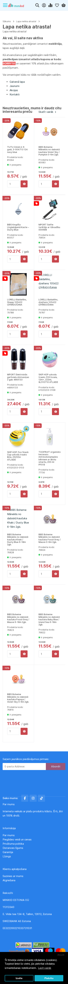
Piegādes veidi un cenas (17, 839)
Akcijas (14, 90)
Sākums (7, 21)
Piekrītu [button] (49, 978)
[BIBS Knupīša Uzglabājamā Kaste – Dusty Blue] (18, 209)
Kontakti (15, 94)
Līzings (7, 856)
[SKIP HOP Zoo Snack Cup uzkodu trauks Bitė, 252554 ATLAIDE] (18, 436)
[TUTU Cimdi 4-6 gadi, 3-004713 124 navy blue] (18, 131)
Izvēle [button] (19, 978)
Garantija (8, 852)
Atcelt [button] (60, 955)
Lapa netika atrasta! (26, 21)
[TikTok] (41, 798)
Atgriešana (9, 880)
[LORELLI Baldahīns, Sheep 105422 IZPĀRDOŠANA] (18, 284)
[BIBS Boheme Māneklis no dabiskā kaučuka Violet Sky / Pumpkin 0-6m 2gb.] (50, 131)
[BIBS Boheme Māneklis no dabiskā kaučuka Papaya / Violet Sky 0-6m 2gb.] (18, 679)
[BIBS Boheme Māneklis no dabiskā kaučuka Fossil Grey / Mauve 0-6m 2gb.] (50, 519)
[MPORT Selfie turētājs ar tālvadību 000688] (50, 209)
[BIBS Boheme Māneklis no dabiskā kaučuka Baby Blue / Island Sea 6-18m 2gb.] (50, 599)
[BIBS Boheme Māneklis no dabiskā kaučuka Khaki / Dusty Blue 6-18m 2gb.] (18, 519)
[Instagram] (33, 798)
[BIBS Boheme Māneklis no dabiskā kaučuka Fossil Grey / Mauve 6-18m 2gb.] (18, 599)
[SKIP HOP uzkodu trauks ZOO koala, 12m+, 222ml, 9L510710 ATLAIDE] (50, 359)
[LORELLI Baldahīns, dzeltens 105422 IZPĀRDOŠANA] (50, 284)
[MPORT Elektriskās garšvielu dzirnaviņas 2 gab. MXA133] (18, 359)
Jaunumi (14, 86)
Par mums (9, 835)
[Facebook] (24, 798)
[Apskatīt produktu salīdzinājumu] (50, 5)
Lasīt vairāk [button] (44, 967)
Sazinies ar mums (13, 876)
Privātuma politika (14, 843)
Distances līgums (13, 848)
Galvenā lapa (17, 81)
